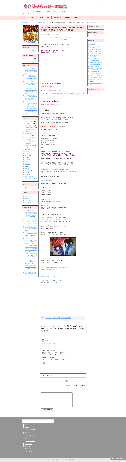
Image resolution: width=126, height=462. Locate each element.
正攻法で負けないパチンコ (96, 53)
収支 (26, 147)
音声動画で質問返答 (29, 145)
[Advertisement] (53, 67)
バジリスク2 (49, 318)
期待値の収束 (56, 318)
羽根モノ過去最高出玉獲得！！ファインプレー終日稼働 (31, 228)
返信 (44, 363)
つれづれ (27, 174)
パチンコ (41, 17)
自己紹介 (27, 160)
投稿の (27, 198)
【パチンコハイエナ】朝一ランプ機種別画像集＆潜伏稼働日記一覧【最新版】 (31, 234)
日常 (26, 157)
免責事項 (27, 168)
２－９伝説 (92, 44)
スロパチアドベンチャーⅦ (96, 75)
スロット (33, 17)
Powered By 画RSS (92, 36)
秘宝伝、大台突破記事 (47, 180)
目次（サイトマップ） (30, 50)
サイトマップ (101, 1)
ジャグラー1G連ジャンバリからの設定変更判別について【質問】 (31, 262)
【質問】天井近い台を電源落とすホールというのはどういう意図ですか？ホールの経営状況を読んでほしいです (31, 248)
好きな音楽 (27, 155)
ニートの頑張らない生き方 (96, 77)
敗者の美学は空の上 (94, 66)
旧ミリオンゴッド (45, 171)
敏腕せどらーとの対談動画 (31, 178)
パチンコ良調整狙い (29, 127)
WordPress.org (28, 202)
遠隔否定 (27, 151)
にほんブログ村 (63, 39)
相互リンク (27, 164)
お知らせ (27, 149)
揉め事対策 (67, 17)
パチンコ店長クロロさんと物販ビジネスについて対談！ (31, 274)
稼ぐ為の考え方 (57, 17)
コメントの (28, 200)
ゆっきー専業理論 (29, 176)
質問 (48, 17)
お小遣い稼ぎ (28, 170)
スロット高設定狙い (29, 125)
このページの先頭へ (118, 458)
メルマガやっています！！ (48, 276)
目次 (25, 17)
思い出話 (27, 153)
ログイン (27, 196)
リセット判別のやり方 (30, 137)
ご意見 (26, 166)
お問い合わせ (77, 17)
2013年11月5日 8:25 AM (48, 343)
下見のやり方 (28, 139)
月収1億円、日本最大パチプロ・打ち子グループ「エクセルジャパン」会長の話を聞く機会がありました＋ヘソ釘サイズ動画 (31, 213)
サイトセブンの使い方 (30, 141)
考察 (26, 162)
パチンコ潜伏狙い (29, 123)
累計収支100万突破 (66, 318)
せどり (26, 172)
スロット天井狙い (29, 121)
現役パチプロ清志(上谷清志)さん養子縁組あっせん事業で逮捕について (30, 267)
